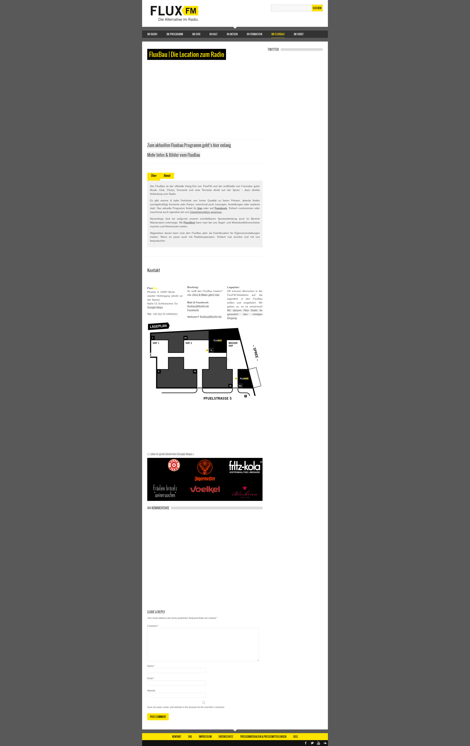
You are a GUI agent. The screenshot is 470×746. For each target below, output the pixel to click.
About (167, 175)
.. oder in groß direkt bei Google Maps (170, 454)
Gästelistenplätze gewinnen (206, 212)
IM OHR (196, 34)
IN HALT (213, 34)
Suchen (317, 8)
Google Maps (155, 307)
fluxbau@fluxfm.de (198, 306)
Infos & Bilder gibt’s (206, 294)
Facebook (193, 310)
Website (151, 690)
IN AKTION (232, 34)
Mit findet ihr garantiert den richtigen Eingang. (245, 314)
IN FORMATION (254, 34)
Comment (152, 626)
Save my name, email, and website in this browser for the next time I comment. (186, 707)
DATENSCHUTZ (226, 737)
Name (151, 666)
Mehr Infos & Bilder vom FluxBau (173, 155)
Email (150, 678)
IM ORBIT (299, 34)
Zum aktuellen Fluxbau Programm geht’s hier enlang (189, 145)
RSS (295, 737)
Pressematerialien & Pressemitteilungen (263, 737)
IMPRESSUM (205, 737)
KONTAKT (176, 737)
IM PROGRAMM (175, 34)
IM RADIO (152, 34)
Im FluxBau (278, 34)
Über (153, 175)
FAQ (190, 737)
